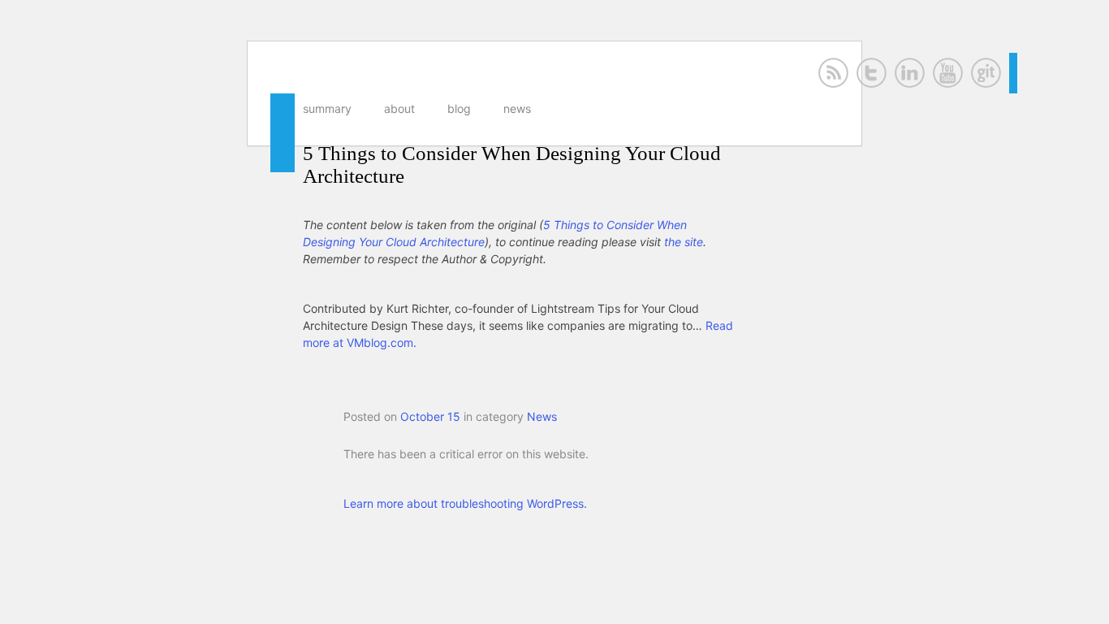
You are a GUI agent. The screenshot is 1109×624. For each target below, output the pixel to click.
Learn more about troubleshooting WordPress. (465, 503)
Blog (459, 108)
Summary (327, 108)
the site (683, 242)
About (399, 108)
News (517, 108)
